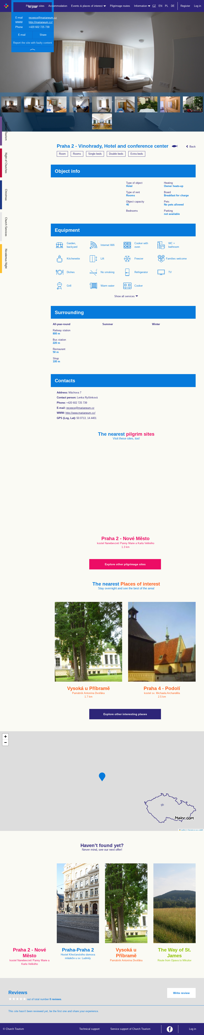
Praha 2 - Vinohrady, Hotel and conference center (112, 146)
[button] (102, 777)
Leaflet (182, 830)
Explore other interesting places (125, 714)
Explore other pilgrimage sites (125, 564)
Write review (181, 993)
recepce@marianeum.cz (43, 17)
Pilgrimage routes (120, 5)
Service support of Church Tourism (130, 1028)
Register (185, 5)
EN (160, 5)
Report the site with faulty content (32, 42)
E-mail (22, 34)
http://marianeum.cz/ (41, 22)
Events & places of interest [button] (87, 5)
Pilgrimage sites (35, 5)
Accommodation (57, 5)
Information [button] (141, 5)
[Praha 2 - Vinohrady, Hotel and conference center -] (11, 104)
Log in (197, 5)
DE (173, 5)
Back (192, 146)
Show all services (124, 296)
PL (166, 5)
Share (43, 34)
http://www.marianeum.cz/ (80, 412)
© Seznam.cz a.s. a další (194, 830)
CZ (154, 5)
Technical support (89, 1028)
